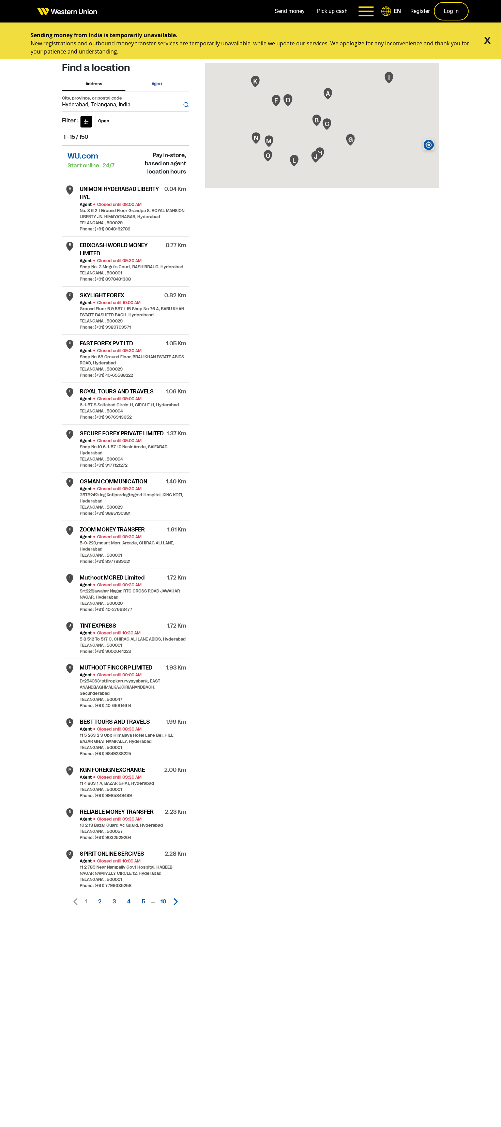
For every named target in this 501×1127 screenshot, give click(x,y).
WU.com (82, 156)
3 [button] (114, 902)
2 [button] (100, 902)
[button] (392, 11)
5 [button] (143, 902)
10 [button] (163, 902)
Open (103, 121)
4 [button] (129, 902)
